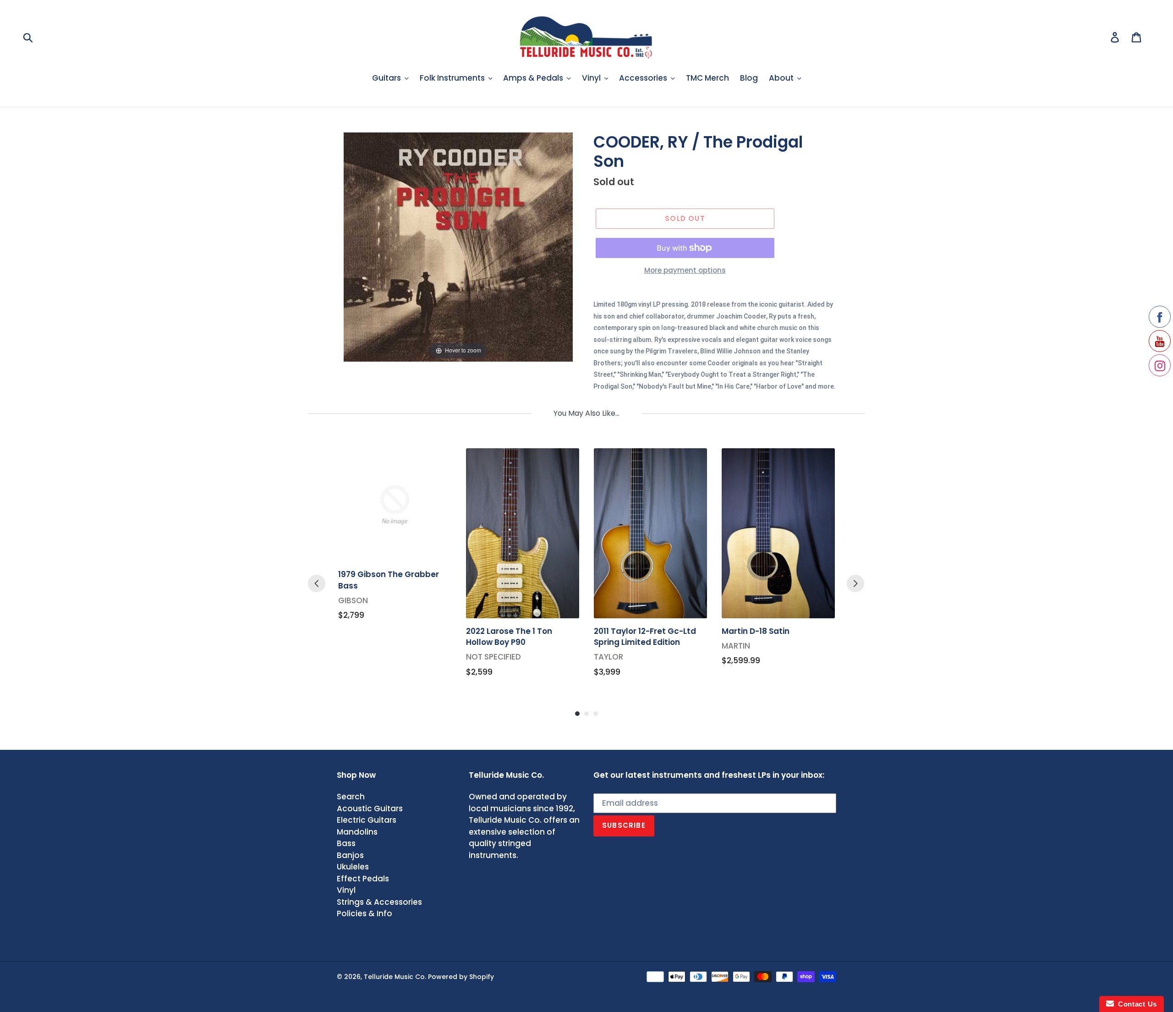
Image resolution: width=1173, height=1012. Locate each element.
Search (351, 796)
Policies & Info (364, 913)
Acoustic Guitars (370, 808)
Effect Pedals (363, 878)
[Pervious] (316, 583)
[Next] (855, 583)
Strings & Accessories (379, 902)
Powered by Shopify (461, 976)
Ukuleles (353, 866)
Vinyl (346, 890)
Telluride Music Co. (395, 976)
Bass (346, 843)
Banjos (350, 855)
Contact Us (1135, 1004)
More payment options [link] (685, 270)
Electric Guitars (366, 819)
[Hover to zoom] (458, 246)
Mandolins (357, 831)
